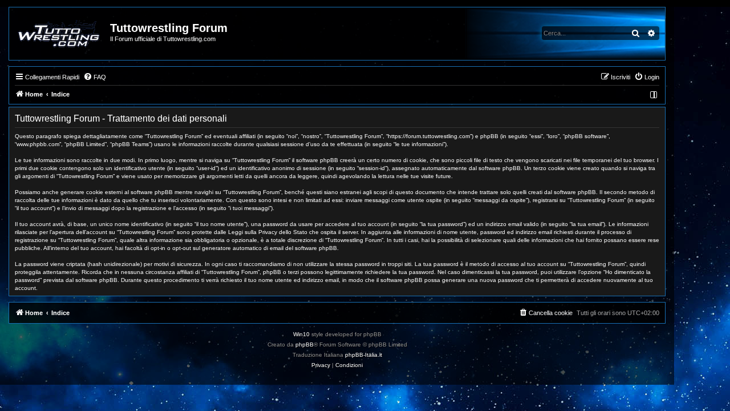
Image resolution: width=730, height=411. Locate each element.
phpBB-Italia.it (363, 355)
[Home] (60, 34)
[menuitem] (94, 77)
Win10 (301, 334)
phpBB (304, 344)
